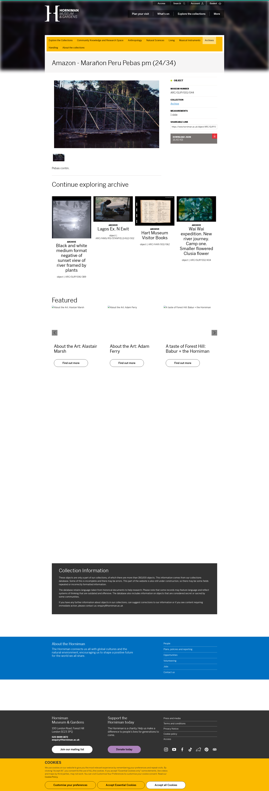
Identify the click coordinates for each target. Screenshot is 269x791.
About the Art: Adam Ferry (129, 349)
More (217, 13)
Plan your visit (140, 13)
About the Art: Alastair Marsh (75, 349)
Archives (209, 40)
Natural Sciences (155, 40)
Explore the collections (191, 13)
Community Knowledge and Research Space (100, 40)
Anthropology (135, 40)
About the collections (73, 47)
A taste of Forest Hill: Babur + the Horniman (187, 349)
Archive (175, 103)
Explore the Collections (61, 40)
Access (161, 3)
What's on (163, 13)
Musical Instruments (189, 40)
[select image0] (59, 157)
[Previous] (54, 333)
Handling (53, 47)
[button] (184, 3)
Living (172, 40)
